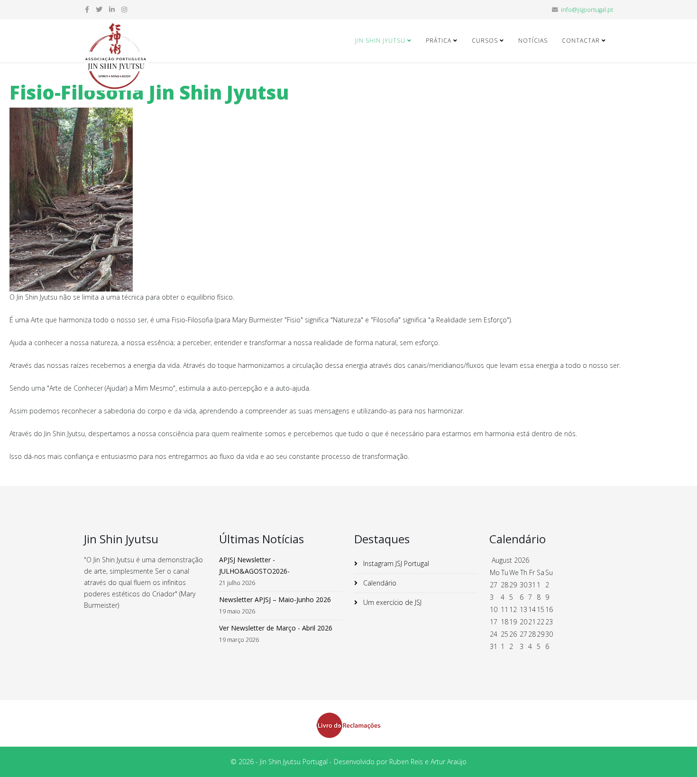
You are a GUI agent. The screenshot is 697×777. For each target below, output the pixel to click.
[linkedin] (112, 9)
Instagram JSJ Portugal (395, 563)
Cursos (485, 41)
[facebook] (87, 9)
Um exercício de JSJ (391, 602)
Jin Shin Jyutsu (380, 41)
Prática (438, 41)
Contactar (581, 41)
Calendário (378, 582)
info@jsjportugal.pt (587, 10)
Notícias (533, 41)
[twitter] (99, 9)
